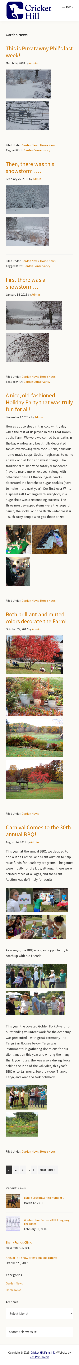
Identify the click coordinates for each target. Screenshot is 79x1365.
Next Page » (47, 1170)
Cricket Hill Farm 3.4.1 (43, 1352)
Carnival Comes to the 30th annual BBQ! (38, 831)
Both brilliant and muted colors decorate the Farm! (36, 618)
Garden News (30, 145)
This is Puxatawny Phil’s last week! (39, 52)
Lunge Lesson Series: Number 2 (44, 1198)
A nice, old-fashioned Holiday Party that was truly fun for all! (39, 402)
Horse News (48, 145)
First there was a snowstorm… (25, 283)
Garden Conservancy (37, 150)
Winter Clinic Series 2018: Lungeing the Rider (46, 1222)
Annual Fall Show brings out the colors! (31, 1258)
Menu (69, 7)
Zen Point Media (39, 1357)
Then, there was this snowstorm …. (30, 167)
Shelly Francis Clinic (19, 1242)
